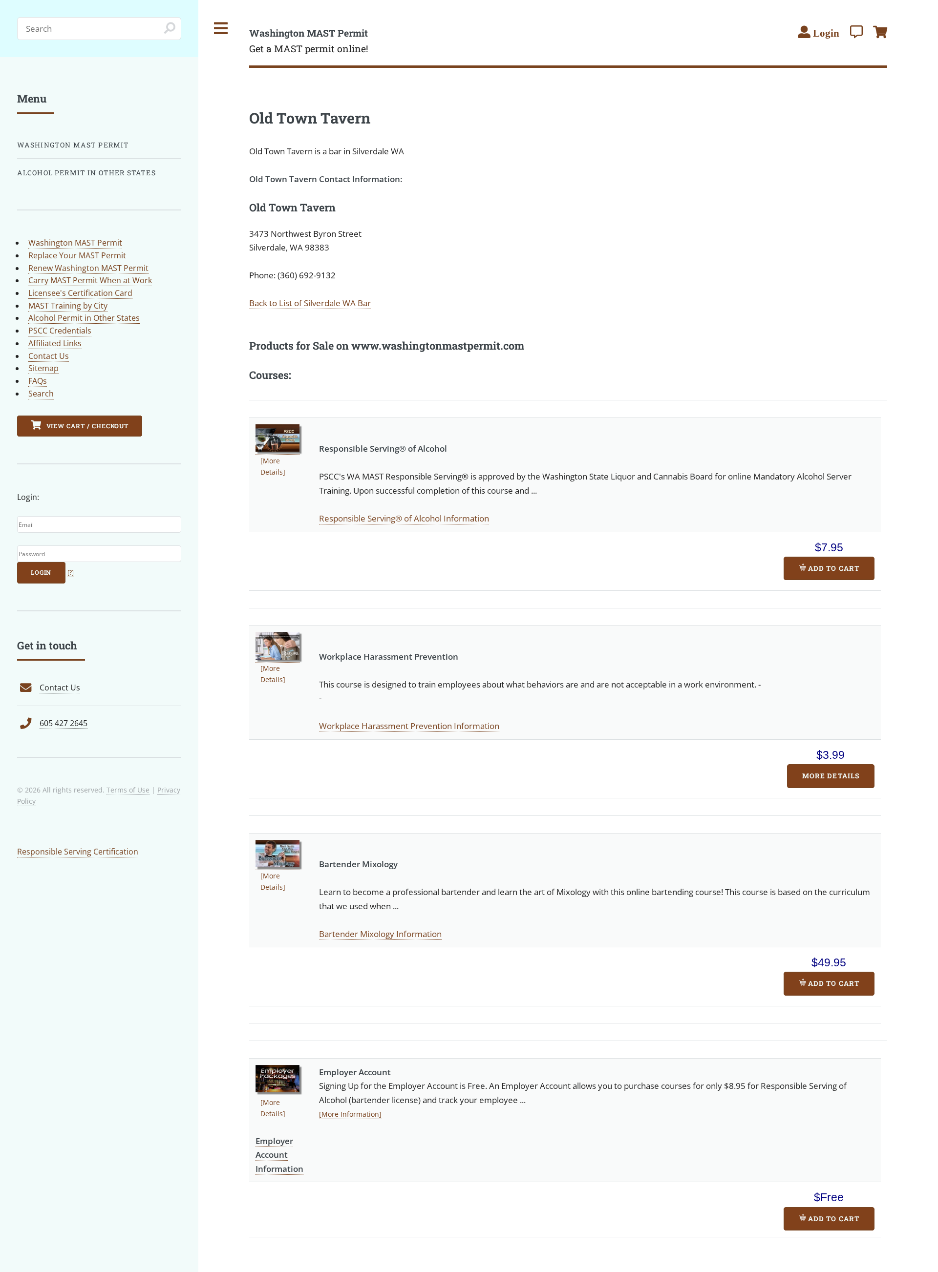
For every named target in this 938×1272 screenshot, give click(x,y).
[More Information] (350, 1114)
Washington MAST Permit (73, 144)
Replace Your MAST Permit (77, 255)
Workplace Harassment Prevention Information (409, 725)
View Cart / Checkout (86, 426)
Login (41, 572)
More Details (830, 775)
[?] (70, 572)
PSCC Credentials (59, 330)
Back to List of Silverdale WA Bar (310, 303)
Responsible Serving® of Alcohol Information (404, 518)
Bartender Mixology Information (380, 933)
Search (41, 393)
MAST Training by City (67, 305)
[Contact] (856, 31)
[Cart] (880, 31)
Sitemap (43, 368)
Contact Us (48, 356)
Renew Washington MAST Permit (88, 268)
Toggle (221, 28)
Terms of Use (128, 789)
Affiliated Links (55, 343)
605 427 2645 (63, 723)
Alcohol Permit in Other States (86, 172)
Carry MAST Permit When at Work (90, 280)
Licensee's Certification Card (80, 293)
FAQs (37, 380)
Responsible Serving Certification (77, 851)
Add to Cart (832, 568)
